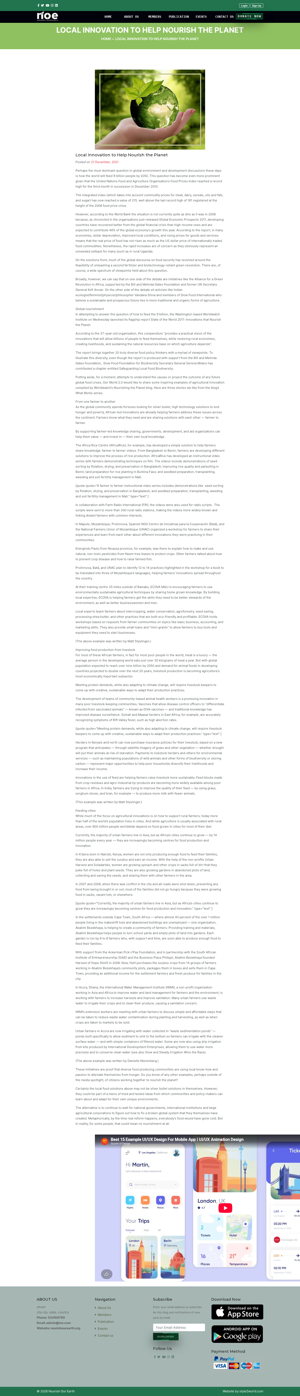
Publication (105, 1322)
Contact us (104, 1335)
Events (102, 1328)
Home (106, 39)
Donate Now (249, 16)
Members (103, 1315)
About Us (103, 1308)
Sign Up (256, 5)
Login (244, 5)
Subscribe (165, 1336)
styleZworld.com (251, 1391)
